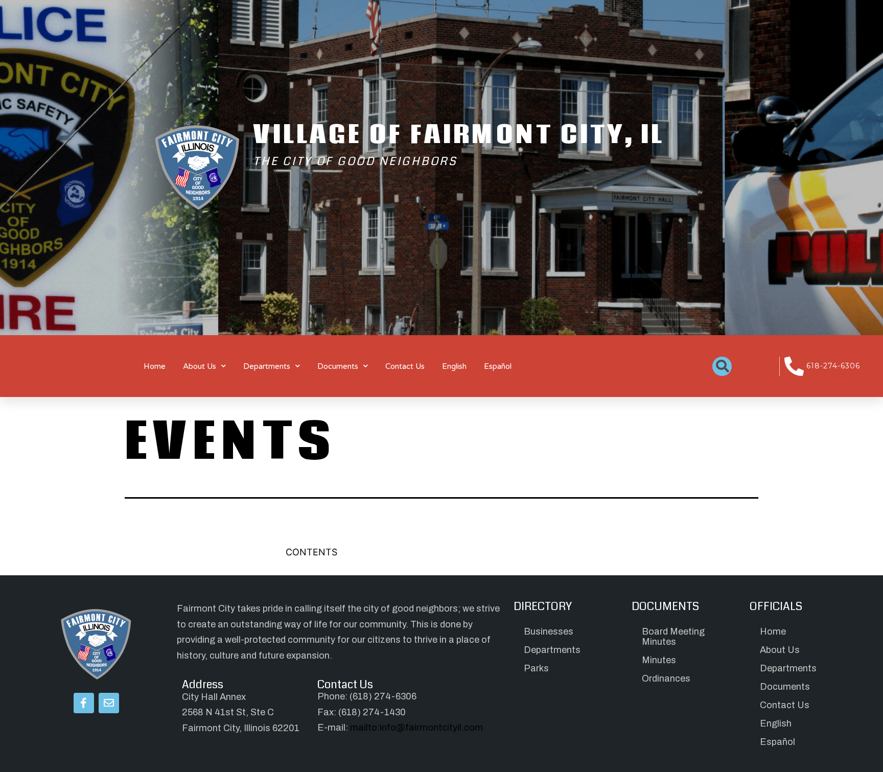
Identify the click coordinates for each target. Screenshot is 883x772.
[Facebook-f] (84, 703)
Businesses (548, 631)
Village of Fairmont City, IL (458, 133)
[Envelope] (109, 703)
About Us (199, 366)
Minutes (659, 660)
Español (498, 366)
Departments (266, 366)
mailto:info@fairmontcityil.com (416, 727)
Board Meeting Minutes (673, 636)
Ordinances (666, 678)
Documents (337, 366)
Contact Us (405, 366)
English (454, 366)
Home (155, 366)
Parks (536, 668)
